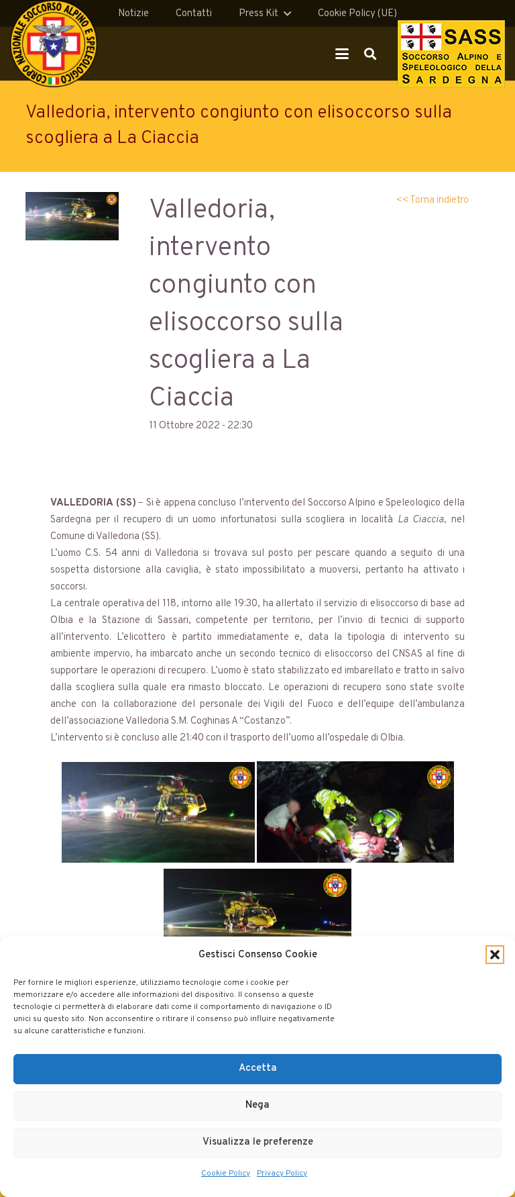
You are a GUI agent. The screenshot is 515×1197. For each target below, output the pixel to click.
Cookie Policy (225, 1173)
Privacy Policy (282, 1173)
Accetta (258, 1068)
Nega (257, 1105)
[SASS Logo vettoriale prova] (451, 53)
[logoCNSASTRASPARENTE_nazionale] (53, 43)
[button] (495, 954)
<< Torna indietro (432, 200)
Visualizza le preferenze (258, 1142)
